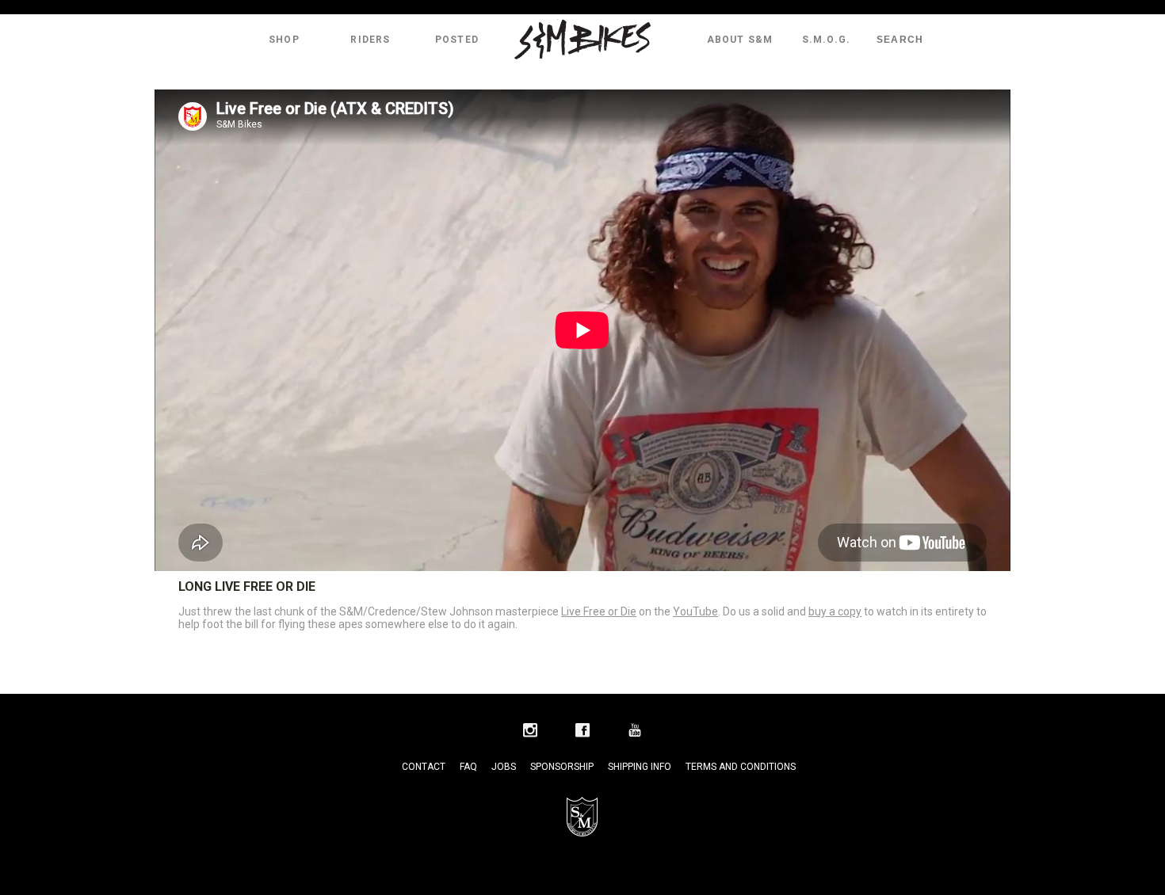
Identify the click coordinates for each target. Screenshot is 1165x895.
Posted (457, 39)
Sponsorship (562, 766)
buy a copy (834, 611)
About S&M (740, 39)
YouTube (695, 611)
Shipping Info (639, 766)
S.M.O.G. (826, 39)
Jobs (503, 766)
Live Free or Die (598, 611)
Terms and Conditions (741, 766)
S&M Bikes (582, 39)
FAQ (468, 766)
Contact (423, 766)
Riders (370, 39)
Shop (284, 39)
